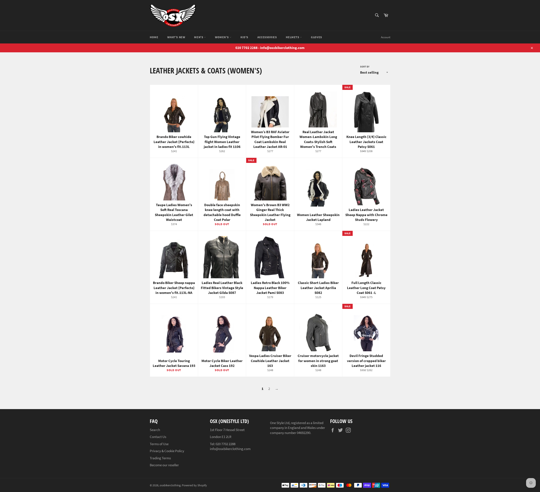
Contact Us (158, 436)
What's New (176, 37)
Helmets (293, 37)
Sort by (364, 66)
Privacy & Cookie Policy (167, 451)
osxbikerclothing (170, 485)
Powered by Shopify (194, 485)
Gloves (316, 37)
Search (155, 429)
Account (385, 37)
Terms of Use (159, 444)
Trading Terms (160, 458)
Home (154, 37)
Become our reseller (164, 465)
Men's (199, 37)
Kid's (244, 37)
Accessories (267, 37)
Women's (222, 37)
